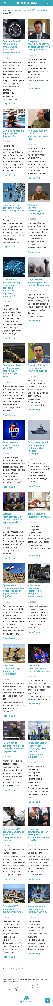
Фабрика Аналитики (12, 10)
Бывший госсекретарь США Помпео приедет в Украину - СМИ (13, 518)
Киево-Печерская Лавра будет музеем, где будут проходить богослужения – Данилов (38, 750)
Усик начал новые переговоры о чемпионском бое (37, 909)
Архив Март (42, 10)
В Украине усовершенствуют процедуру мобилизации (12, 669)
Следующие (17, 968)
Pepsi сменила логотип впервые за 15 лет (12, 445)
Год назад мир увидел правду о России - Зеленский (38, 282)
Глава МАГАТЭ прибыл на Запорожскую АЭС (13, 909)
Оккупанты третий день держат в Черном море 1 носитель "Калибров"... (38, 448)
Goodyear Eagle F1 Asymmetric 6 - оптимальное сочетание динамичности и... (12, 47)
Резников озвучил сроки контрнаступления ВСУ (38, 134)
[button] (5, 3)
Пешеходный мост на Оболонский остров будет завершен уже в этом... (13, 371)
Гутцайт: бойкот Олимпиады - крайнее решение (37, 368)
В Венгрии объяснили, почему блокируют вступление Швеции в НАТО (39, 834)
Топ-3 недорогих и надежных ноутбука (39, 515)
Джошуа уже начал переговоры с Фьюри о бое (13, 133)
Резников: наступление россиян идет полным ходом (36, 209)
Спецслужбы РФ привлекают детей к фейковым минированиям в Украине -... (14, 834)
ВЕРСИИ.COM (26, 3)
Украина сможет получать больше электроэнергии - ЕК (14, 208)
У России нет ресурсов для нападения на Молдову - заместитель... (36, 591)
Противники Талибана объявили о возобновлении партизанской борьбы (13, 591)
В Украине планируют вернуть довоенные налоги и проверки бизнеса (39, 45)
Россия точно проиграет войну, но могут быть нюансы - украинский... (13, 747)
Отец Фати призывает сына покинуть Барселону (39, 668)
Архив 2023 (29, 10)
